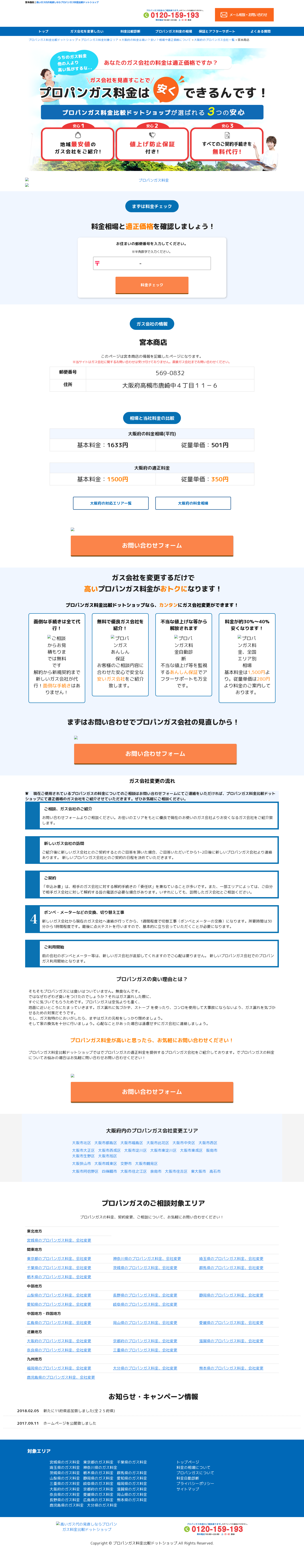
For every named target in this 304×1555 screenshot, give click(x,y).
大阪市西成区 (109, 1150)
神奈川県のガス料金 (100, 1467)
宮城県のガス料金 (65, 1462)
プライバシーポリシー (195, 1483)
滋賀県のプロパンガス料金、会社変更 (231, 1340)
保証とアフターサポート (217, 31)
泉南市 (156, 1171)
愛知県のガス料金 (132, 1478)
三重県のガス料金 (65, 1483)
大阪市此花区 (157, 1142)
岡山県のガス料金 (132, 1494)
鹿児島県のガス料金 (67, 1505)
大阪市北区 (81, 1142)
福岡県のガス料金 (132, 1483)
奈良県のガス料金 (65, 1494)
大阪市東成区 (191, 1150)
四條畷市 (109, 1171)
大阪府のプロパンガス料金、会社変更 (59, 1340)
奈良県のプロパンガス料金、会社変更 (59, 1350)
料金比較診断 (130, 31)
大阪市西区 (208, 1142)
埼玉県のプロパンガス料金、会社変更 (231, 1258)
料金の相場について (193, 1467)
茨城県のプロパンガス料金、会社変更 (145, 1267)
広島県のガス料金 (98, 1499)
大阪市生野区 (83, 1155)
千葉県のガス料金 (132, 1462)
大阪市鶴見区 (146, 1163)
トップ (44, 31)
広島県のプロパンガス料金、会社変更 (59, 1322)
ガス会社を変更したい (87, 31)
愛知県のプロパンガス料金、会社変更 (59, 1304)
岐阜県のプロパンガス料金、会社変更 (145, 1304)
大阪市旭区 (107, 1155)
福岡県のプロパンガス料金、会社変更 (59, 1368)
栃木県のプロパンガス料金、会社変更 (59, 1276)
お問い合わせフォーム (152, 545)
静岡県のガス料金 (98, 1478)
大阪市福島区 (131, 1142)
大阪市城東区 (105, 1163)
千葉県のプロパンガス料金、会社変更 (59, 1267)
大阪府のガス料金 (65, 1489)
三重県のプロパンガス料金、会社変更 (145, 1350)
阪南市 (211, 1150)
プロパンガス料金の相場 (173, 31)
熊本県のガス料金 (132, 1499)
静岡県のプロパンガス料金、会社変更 (231, 1295)
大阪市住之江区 (133, 1171)
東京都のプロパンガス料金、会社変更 (59, 1258)
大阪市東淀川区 (163, 1150)
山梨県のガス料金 (65, 1478)
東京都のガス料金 (98, 1462)
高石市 (215, 1171)
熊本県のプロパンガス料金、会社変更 (231, 1368)
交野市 (126, 1163)
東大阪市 (198, 1171)
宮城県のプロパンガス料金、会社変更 (59, 1240)
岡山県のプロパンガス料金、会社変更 (145, 1322)
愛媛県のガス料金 (98, 1494)
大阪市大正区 (83, 1150)
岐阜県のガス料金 (98, 1483)
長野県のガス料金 (65, 1499)
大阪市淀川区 (135, 1150)
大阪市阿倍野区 (85, 1171)
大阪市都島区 (105, 1142)
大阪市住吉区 (176, 1171)
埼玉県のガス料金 (65, 1467)
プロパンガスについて (195, 1472)
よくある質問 (261, 31)
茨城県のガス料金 (65, 1472)
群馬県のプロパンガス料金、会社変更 (231, 1267)
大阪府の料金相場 (193, 503)
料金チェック (152, 284)
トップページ (187, 1462)
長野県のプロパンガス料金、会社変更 (145, 1295)
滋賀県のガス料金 (132, 1489)
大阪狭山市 (81, 1163)
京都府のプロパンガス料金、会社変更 (145, 1340)
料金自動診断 (187, 1478)
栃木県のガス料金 (98, 1472)
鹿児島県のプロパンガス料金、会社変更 (61, 1377)
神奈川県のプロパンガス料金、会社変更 (147, 1258)
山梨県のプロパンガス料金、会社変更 (59, 1295)
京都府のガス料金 (98, 1489)
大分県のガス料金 (102, 1505)
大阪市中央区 (183, 1142)
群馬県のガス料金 (132, 1472)
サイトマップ (187, 1489)
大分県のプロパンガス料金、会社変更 (145, 1368)
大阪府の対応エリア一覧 (111, 503)
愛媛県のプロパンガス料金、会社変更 (231, 1322)
